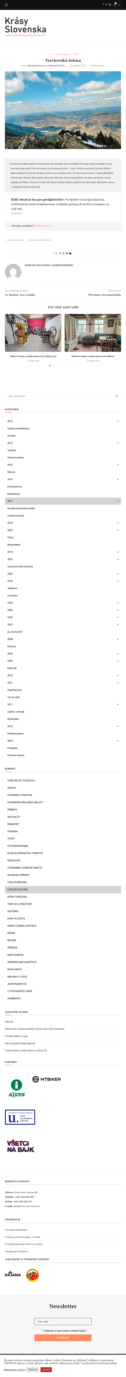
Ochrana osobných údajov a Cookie (22, 1237)
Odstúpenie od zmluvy (16, 1251)
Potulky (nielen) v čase (16, 1036)
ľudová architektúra (40, 240)
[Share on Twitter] (63, 253)
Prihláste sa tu (43, 225)
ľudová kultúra (15, 240)
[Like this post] (56, 253)
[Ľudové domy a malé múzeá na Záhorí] (93, 333)
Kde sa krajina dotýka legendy (20, 1043)
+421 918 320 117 (22, 1201)
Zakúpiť (16, 213)
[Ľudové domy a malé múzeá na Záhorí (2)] (33, 333)
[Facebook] (103, 8)
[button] (9, 340)
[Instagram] (106, 8)
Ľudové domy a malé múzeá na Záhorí (93, 356)
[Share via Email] (70, 253)
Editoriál (9, 1021)
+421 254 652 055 (24, 1196)
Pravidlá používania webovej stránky (23, 1244)
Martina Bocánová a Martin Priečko (46, 65)
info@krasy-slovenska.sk (26, 1206)
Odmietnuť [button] (32, 1369)
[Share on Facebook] (60, 253)
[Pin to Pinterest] (67, 253)
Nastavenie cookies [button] (14, 1369)
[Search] (119, 5)
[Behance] (110, 8)
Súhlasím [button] (46, 1369)
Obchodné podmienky (16, 1229)
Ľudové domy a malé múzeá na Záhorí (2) (33, 356)
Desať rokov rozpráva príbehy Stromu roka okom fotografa (35, 1029)
